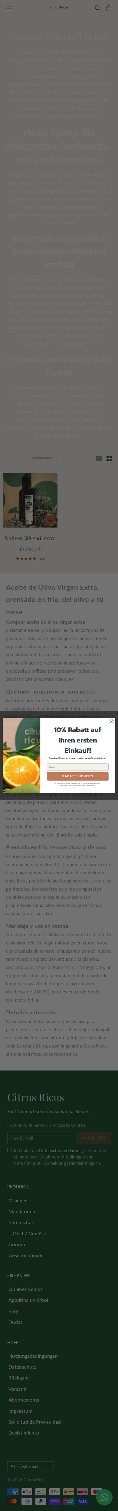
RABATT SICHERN (77, 776)
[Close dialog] (111, 721)
